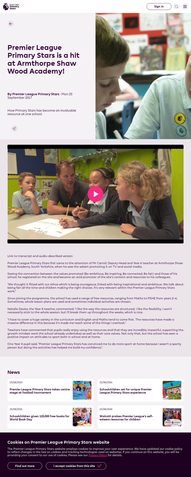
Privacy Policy (98, 455)
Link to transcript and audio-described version (40, 256)
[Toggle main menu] (185, 6)
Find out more (25, 466)
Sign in (159, 6)
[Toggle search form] (176, 6)
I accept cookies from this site (74, 466)
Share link (14, 128)
